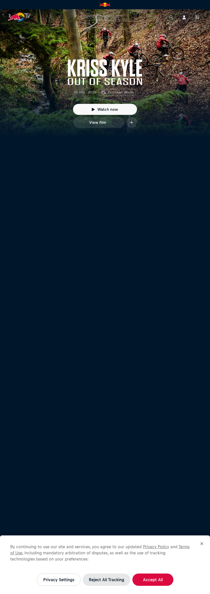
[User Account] (184, 17)
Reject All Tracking (106, 579)
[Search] (171, 17)
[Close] (202, 543)
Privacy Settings (58, 579)
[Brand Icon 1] (105, 4)
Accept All (153, 579)
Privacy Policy (156, 546)
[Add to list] (131, 122)
